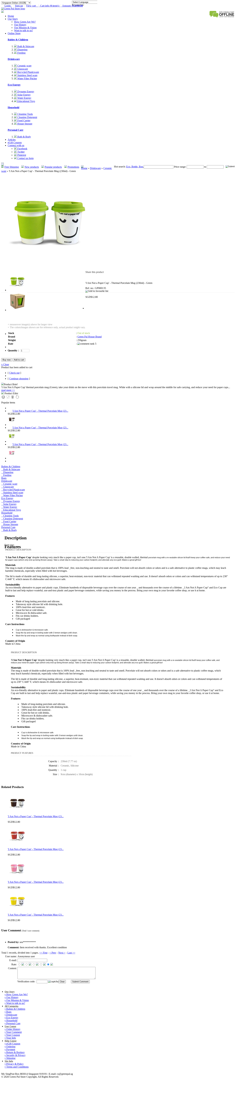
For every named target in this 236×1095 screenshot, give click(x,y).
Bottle (134, 166)
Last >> (71, 952)
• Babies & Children (15, 1009)
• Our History (11, 997)
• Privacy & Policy (14, 1064)
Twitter (21, 151)
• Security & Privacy (15, 1055)
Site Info (9, 1061)
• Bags (8, 1011)
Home (11, 16)
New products (32, 167)
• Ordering (10, 1046)
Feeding (21, 52)
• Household (11, 1020)
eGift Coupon (15, 142)
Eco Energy (14, 84)
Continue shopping (18, 378)
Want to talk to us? (23, 30)
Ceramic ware (24, 65)
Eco (128, 166)
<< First (43, 952)
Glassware (22, 69)
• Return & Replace (15, 1052)
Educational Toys (26, 101)
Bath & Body (24, 136)
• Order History (12, 1029)
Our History (20, 24)
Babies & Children (18, 39)
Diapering (22, 49)
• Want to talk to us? (15, 1003)
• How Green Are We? (16, 994)
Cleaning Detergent (27, 117)
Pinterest (21, 155)
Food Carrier (23, 120)
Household (13, 107)
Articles (12, 139)
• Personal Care (12, 1023)
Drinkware (14, 59)
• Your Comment (13, 1032)
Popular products (53, 167)
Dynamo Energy (25, 91)
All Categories (11, 1006)
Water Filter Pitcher (27, 78)
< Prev (52, 952)
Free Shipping (11, 167)
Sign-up (19, 5)
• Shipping (10, 1058)
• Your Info (10, 1037)
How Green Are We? (25, 21)
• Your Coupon (12, 1035)
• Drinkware (11, 1014)
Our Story (13, 19)
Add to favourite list (98, 291)
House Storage (24, 123)
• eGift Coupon (12, 1043)
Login (8, 5)
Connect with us (16, 145)
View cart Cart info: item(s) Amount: (54, 5)
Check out (14, 372)
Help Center (11, 1041)
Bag (140, 166)
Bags (3, 478)
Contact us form (25, 158)
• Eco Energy (11, 1017)
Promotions (73, 167)
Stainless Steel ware (27, 75)
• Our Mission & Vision (17, 1000)
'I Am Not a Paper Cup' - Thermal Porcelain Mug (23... (40, 411)
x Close (5, 364)
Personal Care (15, 130)
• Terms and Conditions (17, 1066)
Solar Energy (24, 94)
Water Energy (24, 98)
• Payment (10, 1049)
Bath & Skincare (25, 46)
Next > (61, 952)
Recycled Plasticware (28, 72)
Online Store (14, 33)
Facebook (22, 148)
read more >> (8, 390)
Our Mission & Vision (25, 27)
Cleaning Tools (25, 114)
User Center (10, 1026)
